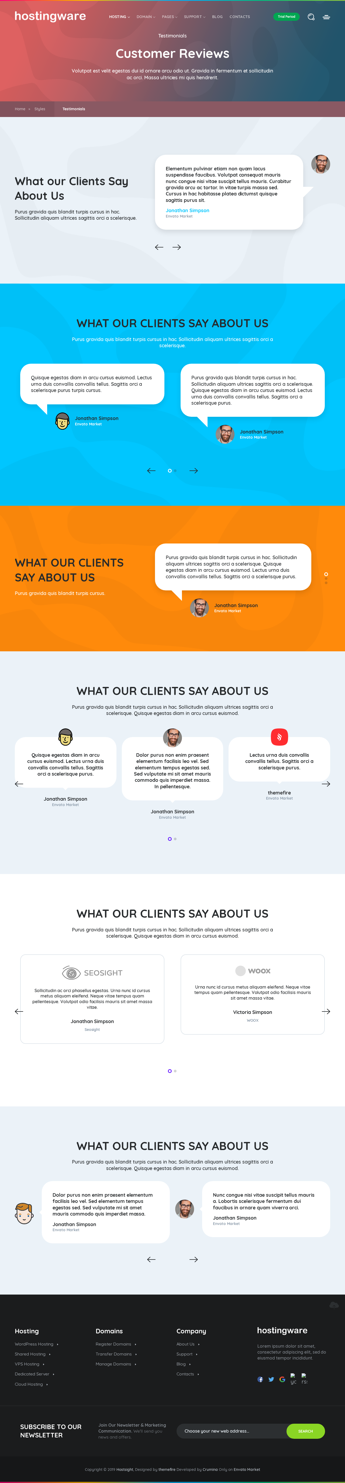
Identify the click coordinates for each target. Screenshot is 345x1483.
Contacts (240, 16)
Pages (168, 16)
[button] (170, 471)
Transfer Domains (114, 1354)
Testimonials (172, 36)
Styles (39, 108)
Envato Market (247, 1469)
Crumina (210, 1469)
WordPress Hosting (34, 1344)
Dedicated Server (32, 1374)
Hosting (117, 16)
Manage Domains (114, 1364)
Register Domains (114, 1344)
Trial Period (286, 17)
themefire (279, 793)
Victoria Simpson (252, 1012)
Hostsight (124, 1469)
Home (20, 108)
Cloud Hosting (29, 1384)
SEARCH (305, 1431)
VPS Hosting (27, 1364)
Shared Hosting (31, 1354)
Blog (217, 16)
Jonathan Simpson (187, 210)
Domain (144, 16)
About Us (186, 1344)
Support (193, 16)
